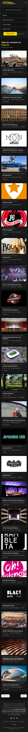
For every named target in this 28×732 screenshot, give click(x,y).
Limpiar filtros (21, 33)
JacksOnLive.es (7, 705)
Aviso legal (21, 721)
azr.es (17, 728)
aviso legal (17, 714)
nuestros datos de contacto (18, 712)
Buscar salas (10, 33)
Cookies (14, 724)
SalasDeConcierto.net (9, 704)
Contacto (6, 721)
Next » (23, 696)
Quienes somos (14, 721)
